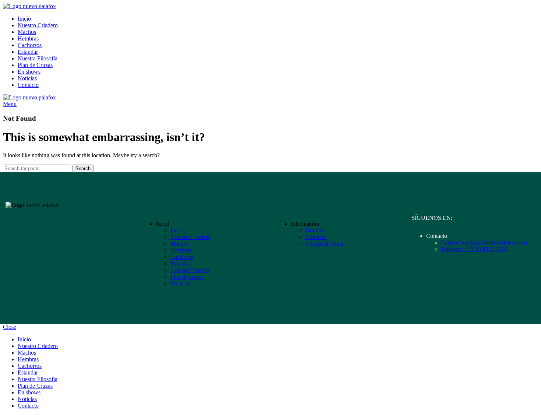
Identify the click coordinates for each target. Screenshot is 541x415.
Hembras (180, 250)
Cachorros (182, 257)
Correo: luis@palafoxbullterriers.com (484, 242)
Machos (179, 243)
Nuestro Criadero (190, 237)
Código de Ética (324, 243)
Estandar (180, 263)
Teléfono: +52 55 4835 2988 (474, 249)
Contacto (315, 237)
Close (9, 327)
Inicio (177, 230)
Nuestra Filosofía (190, 270)
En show (180, 283)
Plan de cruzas (187, 277)
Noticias (315, 230)
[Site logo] (29, 6)
